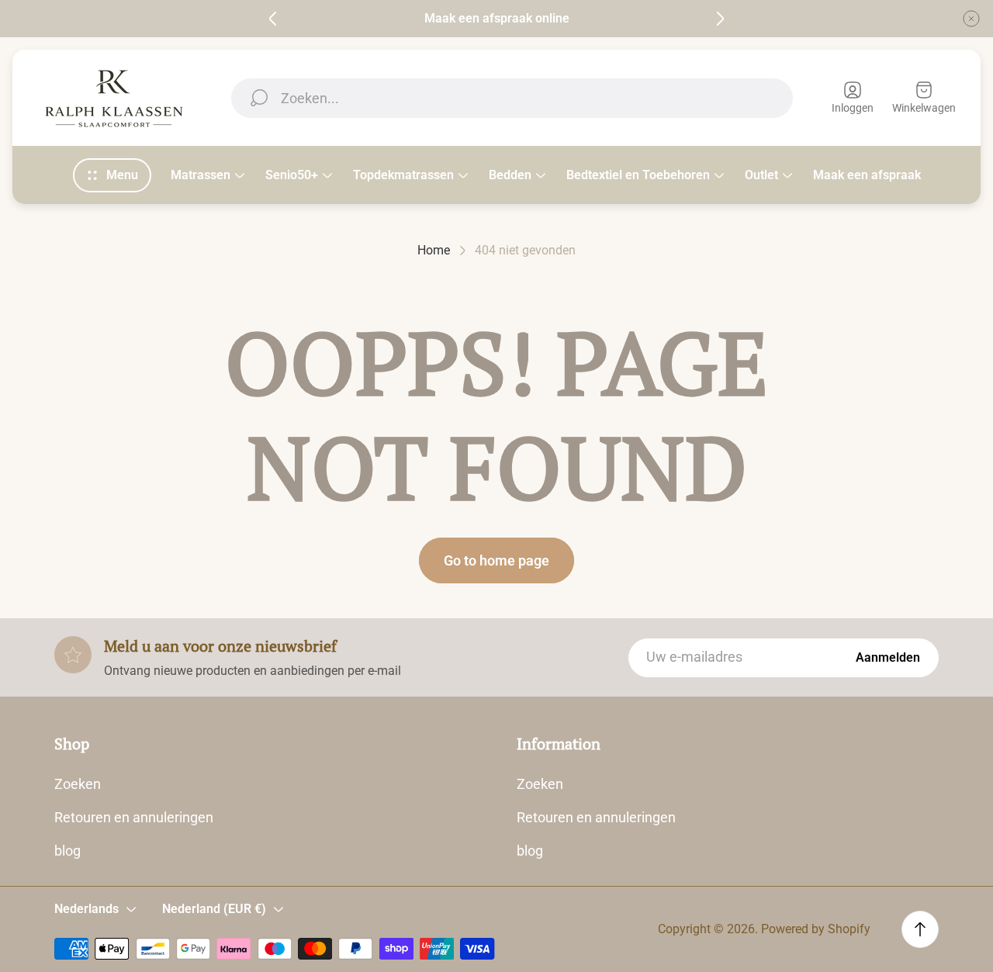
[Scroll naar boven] (920, 929)
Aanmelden (888, 657)
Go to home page (496, 560)
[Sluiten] (971, 18)
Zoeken (77, 784)
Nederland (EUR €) (214, 908)
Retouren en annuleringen (133, 817)
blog (67, 850)
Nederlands (86, 908)
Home (433, 250)
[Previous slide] (273, 18)
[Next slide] (720, 18)
